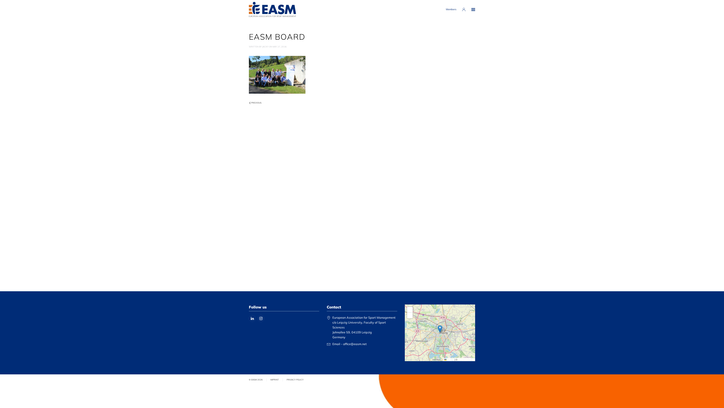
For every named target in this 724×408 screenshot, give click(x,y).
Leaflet (450, 359)
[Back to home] (272, 9)
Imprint (274, 379)
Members (451, 9)
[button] (473, 9)
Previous (256, 102)
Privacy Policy (295, 379)
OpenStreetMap (466, 359)
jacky (265, 46)
